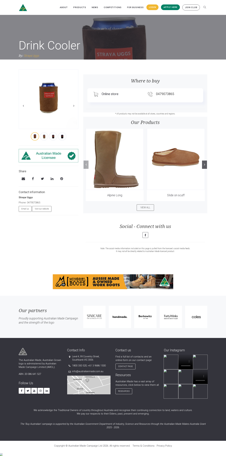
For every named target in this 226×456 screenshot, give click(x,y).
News (95, 7)
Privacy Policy (164, 445)
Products (79, 7)
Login (152, 7)
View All (145, 207)
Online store (110, 94)
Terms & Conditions (144, 445)
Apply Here (170, 7)
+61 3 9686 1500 (97, 365)
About (64, 7)
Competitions (112, 7)
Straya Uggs (31, 55)
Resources (124, 391)
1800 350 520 (79, 365)
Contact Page (125, 366)
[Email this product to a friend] (23, 179)
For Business (135, 7)
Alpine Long (114, 195)
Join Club (191, 7)
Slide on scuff (176, 195)
